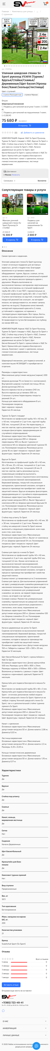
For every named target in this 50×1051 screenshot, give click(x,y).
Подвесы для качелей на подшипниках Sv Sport (35, 224)
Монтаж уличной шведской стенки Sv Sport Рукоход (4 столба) (12, 224)
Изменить (16, 175)
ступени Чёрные (31, 95)
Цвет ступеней (8, 91)
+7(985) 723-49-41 (12, 1002)
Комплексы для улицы (22, 11)
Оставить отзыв (11, 985)
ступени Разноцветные (12, 95)
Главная (5, 11)
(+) (25, 108)
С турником (7, 14)
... (37, 11)
